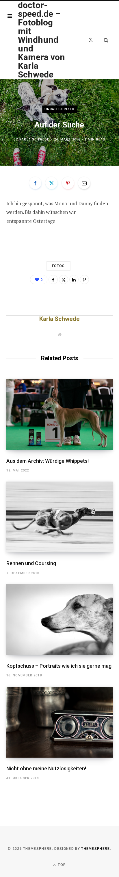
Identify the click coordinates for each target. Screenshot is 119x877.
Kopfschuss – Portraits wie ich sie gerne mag (58, 666)
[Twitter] (51, 183)
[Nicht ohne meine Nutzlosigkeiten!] (59, 722)
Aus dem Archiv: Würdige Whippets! (47, 461)
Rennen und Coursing (31, 563)
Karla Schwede (34, 139)
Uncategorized (59, 109)
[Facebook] (35, 183)
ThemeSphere (95, 849)
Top (61, 865)
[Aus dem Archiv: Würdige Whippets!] (59, 414)
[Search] (103, 40)
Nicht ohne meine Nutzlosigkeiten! (46, 768)
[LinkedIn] (74, 279)
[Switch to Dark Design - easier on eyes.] (90, 40)
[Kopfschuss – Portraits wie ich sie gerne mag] (59, 619)
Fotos (58, 266)
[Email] (84, 183)
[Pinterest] (68, 183)
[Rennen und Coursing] (59, 517)
